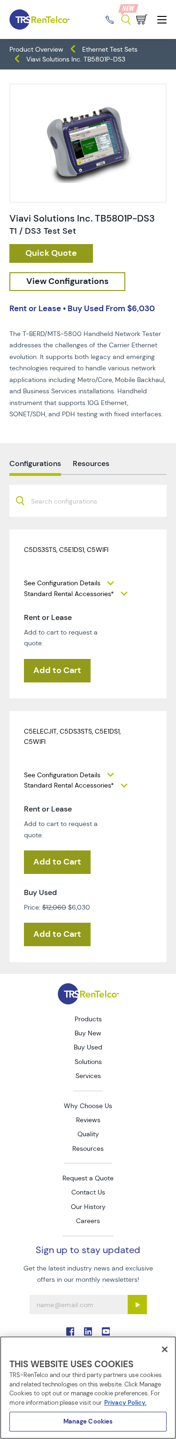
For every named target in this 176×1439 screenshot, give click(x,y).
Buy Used (88, 1047)
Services (88, 1076)
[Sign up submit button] (137, 1304)
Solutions (88, 1061)
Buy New (88, 1033)
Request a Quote (88, 1178)
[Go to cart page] (141, 19)
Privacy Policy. (125, 1403)
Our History (88, 1206)
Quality (88, 1134)
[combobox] (88, 501)
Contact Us (88, 1192)
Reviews (88, 1120)
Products (88, 1019)
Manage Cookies (88, 1421)
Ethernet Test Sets (110, 49)
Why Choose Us (88, 1106)
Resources (88, 1148)
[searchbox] (69, 502)
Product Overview (36, 49)
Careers (88, 1221)
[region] (88, 1387)
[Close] (164, 1349)
